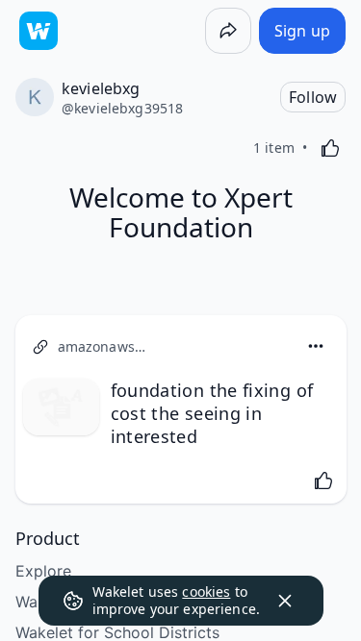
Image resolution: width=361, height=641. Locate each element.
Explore (43, 570)
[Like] (330, 148)
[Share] (228, 31)
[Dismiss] (285, 600)
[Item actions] (315, 346)
